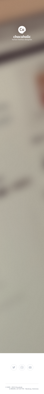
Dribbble (22, 367)
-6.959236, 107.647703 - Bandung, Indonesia (23, 389)
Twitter (14, 367)
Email (30, 367)
